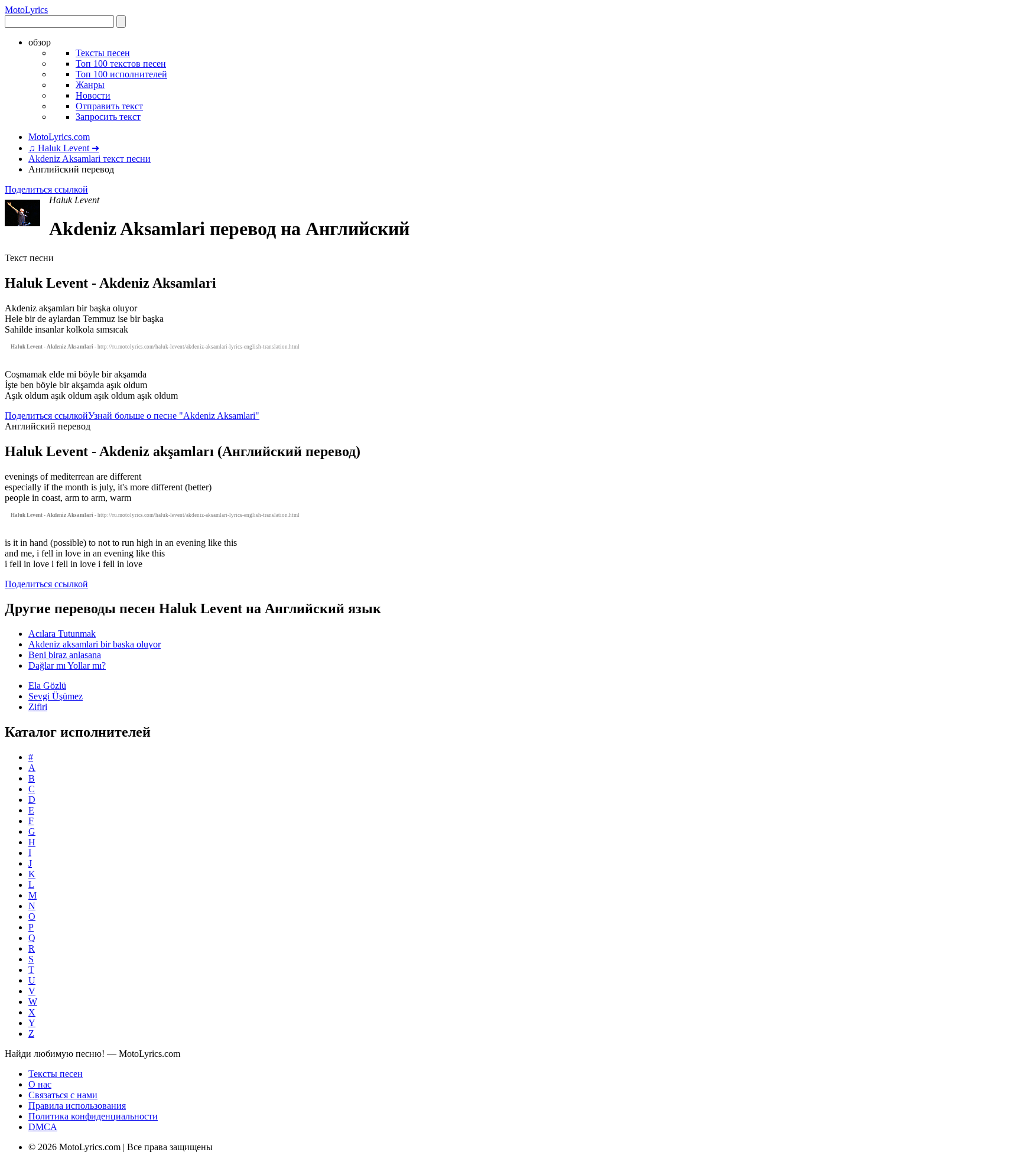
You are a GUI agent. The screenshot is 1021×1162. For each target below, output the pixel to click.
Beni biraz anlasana (64, 655)
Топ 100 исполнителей (121, 74)
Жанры (90, 85)
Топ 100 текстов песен (121, 63)
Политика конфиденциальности (93, 1116)
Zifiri (37, 707)
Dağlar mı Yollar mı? (67, 665)
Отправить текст (109, 106)
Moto (26, 10)
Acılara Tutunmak (62, 634)
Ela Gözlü (47, 686)
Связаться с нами (62, 1095)
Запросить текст (108, 117)
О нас (39, 1084)
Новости (93, 95)
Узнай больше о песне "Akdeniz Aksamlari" (173, 416)
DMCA (42, 1127)
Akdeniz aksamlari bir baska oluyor (94, 644)
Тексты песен (103, 53)
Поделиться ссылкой (46, 189)
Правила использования (77, 1106)
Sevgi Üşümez (55, 696)
